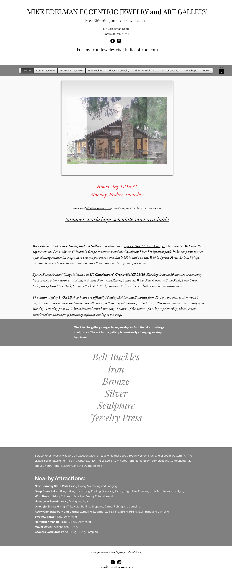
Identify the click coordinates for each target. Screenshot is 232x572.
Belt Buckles (116, 357)
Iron (116, 369)
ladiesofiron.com (141, 49)
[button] (221, 70)
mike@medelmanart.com (98, 208)
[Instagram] (119, 41)
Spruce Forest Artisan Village (144, 246)
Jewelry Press (116, 417)
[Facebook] (112, 41)
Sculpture (116, 405)
